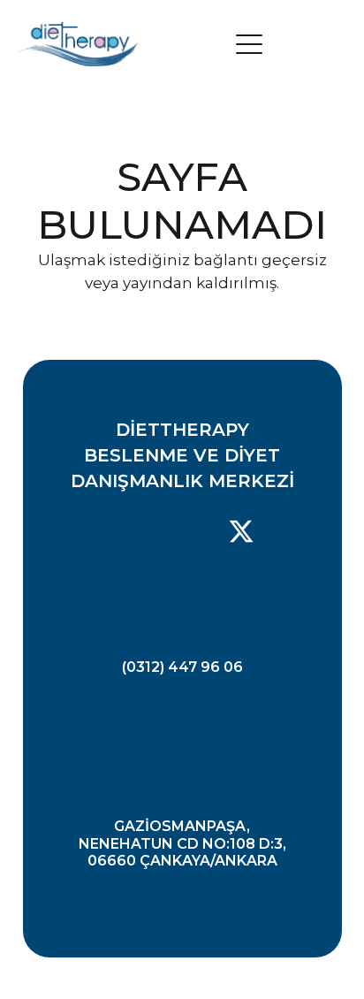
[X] (241, 532)
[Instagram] (179, 532)
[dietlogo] (76, 44)
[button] (292, 44)
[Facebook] (120, 531)
